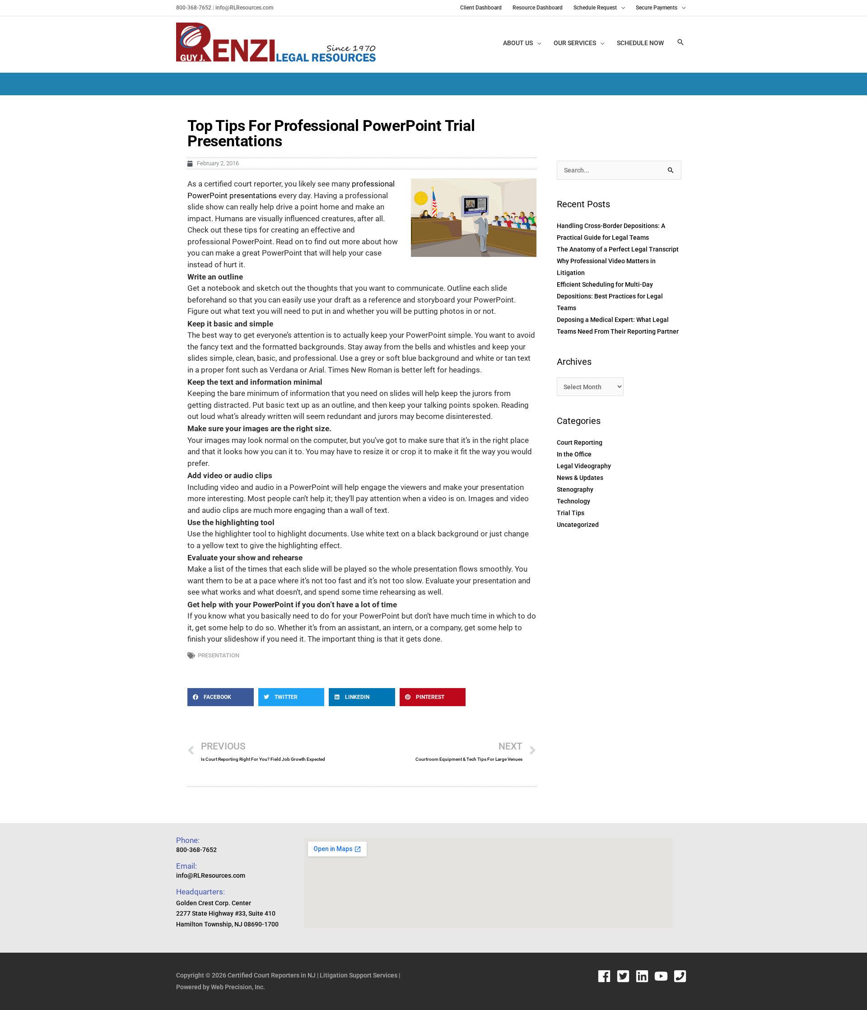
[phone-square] (682, 976)
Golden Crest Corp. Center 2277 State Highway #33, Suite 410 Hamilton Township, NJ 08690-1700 (227, 913)
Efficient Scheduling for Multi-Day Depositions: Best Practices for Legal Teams (610, 296)
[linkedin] (644, 976)
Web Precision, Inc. (238, 987)
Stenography (575, 489)
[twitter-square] (625, 976)
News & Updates (580, 477)
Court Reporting (579, 442)
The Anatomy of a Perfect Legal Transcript (618, 249)
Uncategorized (578, 524)
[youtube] (663, 976)
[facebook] (606, 976)
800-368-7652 (193, 8)
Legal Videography (584, 466)
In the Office (574, 454)
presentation (218, 655)
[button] (680, 42)
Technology (573, 501)
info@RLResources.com (243, 8)
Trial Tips (570, 513)
